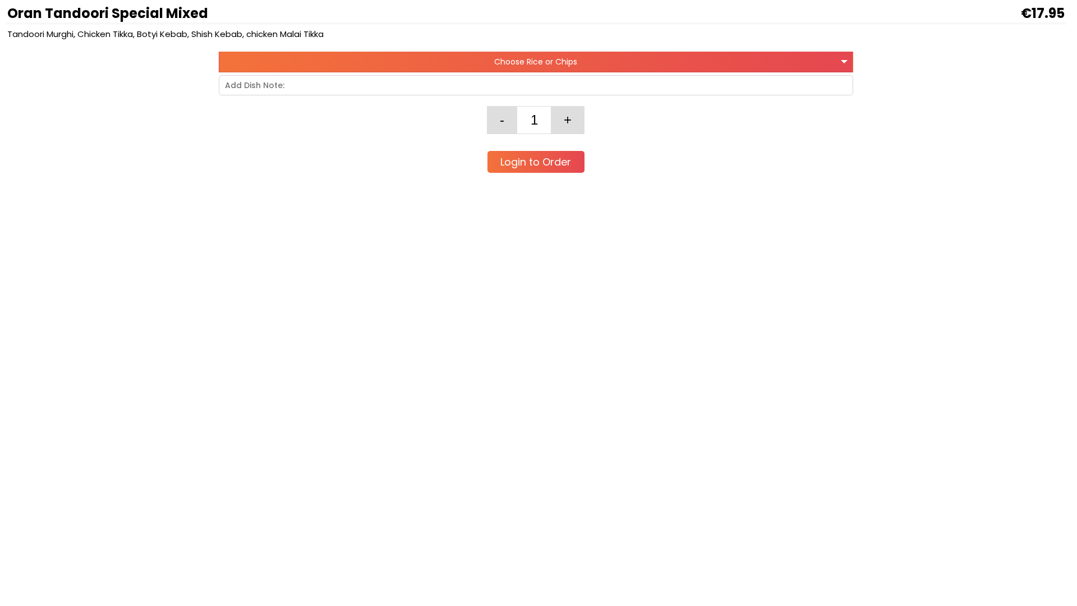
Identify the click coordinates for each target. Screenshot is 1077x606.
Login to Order (535, 162)
